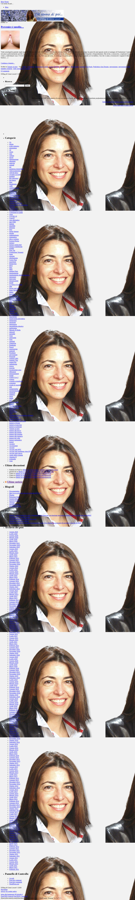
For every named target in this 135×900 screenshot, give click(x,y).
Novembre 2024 (14, 564)
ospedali (12, 341)
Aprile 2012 (13, 843)
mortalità (12, 334)
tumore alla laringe (15, 432)
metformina (13, 328)
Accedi (11, 878)
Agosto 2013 (13, 812)
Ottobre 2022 (13, 608)
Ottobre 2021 (13, 630)
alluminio (12, 161)
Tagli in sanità (14, 402)
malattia (11, 311)
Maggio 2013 (13, 818)
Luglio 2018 (13, 701)
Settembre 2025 (14, 547)
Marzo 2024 (13, 577)
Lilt (10, 303)
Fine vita (12, 250)
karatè (11, 283)
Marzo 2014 (13, 799)
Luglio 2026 (13, 534)
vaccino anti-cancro (15, 453)
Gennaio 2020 (14, 670)
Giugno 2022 (13, 615)
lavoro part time (14, 288)
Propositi (12, 357)
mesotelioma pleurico (16, 326)
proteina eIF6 (13, 358)
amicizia (12, 163)
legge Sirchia (13, 290)
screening (12, 383)
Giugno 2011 (13, 862)
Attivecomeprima (15, 171)
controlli (12, 207)
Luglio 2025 (13, 551)
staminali (12, 393)
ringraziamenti (14, 374)
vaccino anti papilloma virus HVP (20, 451)
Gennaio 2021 (14, 647)
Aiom (11, 152)
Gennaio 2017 (14, 735)
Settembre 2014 (14, 788)
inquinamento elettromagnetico (19, 275)
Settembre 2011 (14, 856)
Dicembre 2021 (14, 627)
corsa (11, 214)
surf (10, 400)
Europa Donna (14, 241)
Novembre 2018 (14, 693)
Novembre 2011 (14, 852)
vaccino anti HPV (15, 449)
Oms (10, 339)
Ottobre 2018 (13, 695)
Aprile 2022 (13, 619)
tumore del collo (14, 438)
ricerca (11, 366)
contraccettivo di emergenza (18, 205)
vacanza (12, 444)
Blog (6, 7)
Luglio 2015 (13, 769)
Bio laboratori (13, 178)
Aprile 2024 (13, 575)
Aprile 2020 (13, 665)
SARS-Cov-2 (13, 377)
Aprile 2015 (13, 774)
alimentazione (13, 159)
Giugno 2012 (13, 839)
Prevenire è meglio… (12, 26)
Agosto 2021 (13, 634)
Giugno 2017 (13, 725)
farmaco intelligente (15, 247)
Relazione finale (14, 497)
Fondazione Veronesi (16, 252)
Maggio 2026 (13, 537)
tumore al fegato (14, 423)
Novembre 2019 (14, 674)
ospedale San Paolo (85, 67)
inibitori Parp (13, 271)
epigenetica (13, 237)
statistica (12, 394)
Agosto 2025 (13, 549)
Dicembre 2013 (14, 805)
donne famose (14, 231)
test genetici (13, 411)
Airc (10, 154)
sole (10, 387)
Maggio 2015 (13, 773)
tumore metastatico (15, 440)
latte (10, 286)
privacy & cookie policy (9, 891)
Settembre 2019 (14, 678)
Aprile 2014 (13, 797)
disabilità (12, 226)
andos (24, 67)
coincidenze (13, 201)
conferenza (30, 67)
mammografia (13, 315)
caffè (11, 186)
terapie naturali (14, 408)
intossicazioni (13, 281)
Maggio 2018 (13, 704)
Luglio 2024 (13, 570)
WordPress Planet (15, 506)
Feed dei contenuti (15, 880)
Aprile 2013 (13, 820)
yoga (11, 461)
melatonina (13, 320)
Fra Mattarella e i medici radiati (19, 517)
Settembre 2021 (14, 632)
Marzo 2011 (13, 867)
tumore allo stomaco (16, 436)
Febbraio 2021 (14, 646)
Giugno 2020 (13, 661)
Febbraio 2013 (14, 824)
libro (10, 302)
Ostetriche (12, 343)
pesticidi (12, 351)
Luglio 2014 (13, 792)
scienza (11, 379)
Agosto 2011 (13, 858)
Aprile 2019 (13, 685)
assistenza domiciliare (16, 169)
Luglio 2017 (13, 723)
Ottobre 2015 (13, 763)
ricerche (12, 368)
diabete (11, 224)
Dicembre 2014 (14, 782)
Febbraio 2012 (14, 847)
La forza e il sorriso (15, 284)
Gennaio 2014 (14, 803)
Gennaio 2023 (14, 602)
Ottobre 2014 (13, 786)
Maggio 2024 (13, 574)
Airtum (11, 156)
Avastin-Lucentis (15, 174)
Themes (12, 503)
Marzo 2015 (13, 776)
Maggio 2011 (13, 864)
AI (10, 150)
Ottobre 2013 (13, 809)
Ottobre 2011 (13, 854)
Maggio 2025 (13, 553)
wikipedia (12, 459)
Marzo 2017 (13, 731)
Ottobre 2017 (13, 718)
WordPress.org (14, 884)
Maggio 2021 (13, 640)
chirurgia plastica (15, 199)
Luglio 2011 (13, 860)
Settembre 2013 (14, 811)
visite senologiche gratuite (21, 69)
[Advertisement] (21, 121)
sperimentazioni (14, 391)
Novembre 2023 (14, 585)
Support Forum (14, 501)
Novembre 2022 (14, 606)
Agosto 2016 (13, 744)
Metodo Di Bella (14, 330)
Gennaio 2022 (14, 625)
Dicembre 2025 (14, 543)
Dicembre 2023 (14, 583)
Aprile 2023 (13, 596)
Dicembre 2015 (14, 759)
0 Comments (5, 71)
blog (10, 182)
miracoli (12, 332)
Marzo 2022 (13, 621)
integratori (12, 277)
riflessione (12, 372)
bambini (12, 176)
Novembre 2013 (14, 807)
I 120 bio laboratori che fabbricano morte (22, 519)
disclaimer (4, 889)
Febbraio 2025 (14, 558)
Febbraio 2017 (14, 733)
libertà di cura (13, 296)
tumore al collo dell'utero (17, 421)
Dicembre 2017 (14, 714)
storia (11, 396)
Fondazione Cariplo (41, 67)
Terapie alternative (15, 406)
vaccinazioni (13, 446)
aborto (11, 144)
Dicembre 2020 (14, 649)
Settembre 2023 (14, 589)
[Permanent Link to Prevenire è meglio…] (10, 49)
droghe (11, 233)
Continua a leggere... (8, 63)
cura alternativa (14, 220)
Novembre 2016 (14, 738)
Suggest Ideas (13, 499)
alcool (11, 157)
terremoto (12, 410)
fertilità (11, 248)
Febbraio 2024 (14, 579)
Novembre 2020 (14, 651)
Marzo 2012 (13, 845)
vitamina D (13, 457)
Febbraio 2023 (14, 600)
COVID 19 (13, 216)
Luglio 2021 (13, 636)
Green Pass (13, 260)
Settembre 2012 (14, 833)
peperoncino (13, 349)
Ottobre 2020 (13, 653)
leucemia (12, 294)
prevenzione (113, 67)
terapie (11, 404)
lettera (11, 292)
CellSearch (13, 193)
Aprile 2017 (13, 729)
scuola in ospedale (15, 385)
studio (11, 398)
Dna (10, 229)
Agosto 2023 (13, 591)
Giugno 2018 (13, 702)
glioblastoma (13, 258)
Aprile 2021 (13, 642)
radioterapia (13, 364)
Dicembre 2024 (14, 562)
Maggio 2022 (13, 617)
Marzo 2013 (13, 822)
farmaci (11, 243)
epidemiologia (14, 235)
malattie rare (13, 313)
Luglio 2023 (13, 592)
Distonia (12, 228)
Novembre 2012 (14, 829)
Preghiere (12, 353)
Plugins (11, 495)
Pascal (11, 347)
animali (11, 165)
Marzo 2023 (13, 598)
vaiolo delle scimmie (16, 455)
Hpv (10, 267)
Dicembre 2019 (14, 672)
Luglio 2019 (13, 680)
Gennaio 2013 (14, 826)
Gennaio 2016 (14, 757)
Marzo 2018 (13, 708)
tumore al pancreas (15, 425)
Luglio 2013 (13, 814)
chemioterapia (14, 197)
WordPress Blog (14, 504)
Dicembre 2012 (14, 828)
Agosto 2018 (13, 699)
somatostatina (13, 389)
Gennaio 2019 (14, 689)
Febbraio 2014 (14, 801)
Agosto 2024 (13, 568)
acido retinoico (14, 146)
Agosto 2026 (13, 532)
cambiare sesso (14, 188)
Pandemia (12, 345)
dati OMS (12, 222)
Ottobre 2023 (13, 587)
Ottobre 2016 (13, 740)
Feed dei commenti (15, 882)
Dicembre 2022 (14, 604)
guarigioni (12, 262)
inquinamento (13, 273)
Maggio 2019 (13, 683)
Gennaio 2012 (14, 848)
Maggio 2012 (13, 841)
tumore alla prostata (15, 434)
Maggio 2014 (13, 795)
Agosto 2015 (13, 767)
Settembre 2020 (14, 655)
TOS (11, 413)
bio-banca (12, 180)
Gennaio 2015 (14, 780)
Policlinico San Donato (101, 67)
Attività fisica (13, 173)
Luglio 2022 (13, 613)
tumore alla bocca (15, 430)
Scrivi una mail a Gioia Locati (123, 105)
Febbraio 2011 (14, 869)
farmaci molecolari (15, 245)
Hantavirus (13, 264)
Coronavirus (13, 209)
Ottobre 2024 (13, 566)
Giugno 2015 (13, 771)
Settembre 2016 (14, 742)
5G (10, 142)
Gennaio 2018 (14, 712)
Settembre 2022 (14, 610)
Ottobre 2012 (13, 831)
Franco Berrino (54, 67)
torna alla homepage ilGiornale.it (12, 894)
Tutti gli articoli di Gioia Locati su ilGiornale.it (117, 102)
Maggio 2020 (13, 663)
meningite (12, 322)
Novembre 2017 (14, 716)
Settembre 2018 (14, 697)
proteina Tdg (13, 360)
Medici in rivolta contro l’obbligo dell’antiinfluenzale (40, 470)
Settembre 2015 (14, 765)
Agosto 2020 (13, 657)
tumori (11, 442)
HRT (11, 269)
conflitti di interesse (15, 203)
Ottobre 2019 (13, 676)
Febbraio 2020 (14, 668)
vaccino (11, 448)
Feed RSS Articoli (7, 896)
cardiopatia (13, 192)
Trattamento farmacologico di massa (21, 415)
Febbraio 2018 (14, 710)
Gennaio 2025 (14, 560)
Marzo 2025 (13, 556)
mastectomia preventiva (17, 319)
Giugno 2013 (13, 816)
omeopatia (12, 338)
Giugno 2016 (13, 748)
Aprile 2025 (13, 555)
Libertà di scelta (14, 298)
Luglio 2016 (13, 746)
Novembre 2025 (14, 545)
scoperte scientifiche (16, 381)
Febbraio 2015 (14, 778)
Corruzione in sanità (16, 212)
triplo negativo (14, 417)
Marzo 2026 (13, 541)
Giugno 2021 (13, 638)
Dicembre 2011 (14, 850)
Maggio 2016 (13, 750)
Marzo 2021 (13, 644)
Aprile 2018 (13, 706)
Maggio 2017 (13, 727)
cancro (11, 190)
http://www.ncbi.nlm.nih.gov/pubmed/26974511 (25, 493)
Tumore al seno (12, 67)
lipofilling (12, 307)
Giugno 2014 (13, 793)
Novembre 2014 (14, 784)
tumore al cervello (15, 419)
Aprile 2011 (13, 866)
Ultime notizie (14, 481)
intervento (12, 279)
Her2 (11, 266)
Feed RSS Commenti (20, 896)
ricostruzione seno (15, 370)
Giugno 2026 (13, 536)
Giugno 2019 (13, 682)
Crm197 (12, 218)
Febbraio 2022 (14, 623)
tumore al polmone (15, 427)
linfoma (11, 305)
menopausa (13, 324)
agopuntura (13, 148)
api (10, 167)
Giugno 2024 (13, 572)
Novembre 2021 (14, 628)
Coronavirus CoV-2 (15, 211)
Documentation (14, 491)
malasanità (12, 309)
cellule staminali (14, 195)
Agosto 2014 (13, 790)
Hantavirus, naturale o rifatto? (19, 521)
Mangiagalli (75, 67)
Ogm (11, 336)
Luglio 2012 (13, 837)
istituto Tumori (65, 67)
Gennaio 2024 (14, 581)
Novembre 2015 (14, 761)
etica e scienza (14, 239)
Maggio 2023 (13, 594)
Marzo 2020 (13, 666)
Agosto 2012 (13, 835)
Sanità (11, 375)
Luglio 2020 (13, 659)
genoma (12, 256)
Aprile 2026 (13, 539)
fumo (11, 254)
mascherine (13, 317)
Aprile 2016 (13, 752)
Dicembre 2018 (14, 691)
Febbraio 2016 (14, 756)
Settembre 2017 (14, 720)
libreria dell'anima (15, 300)
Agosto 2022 (13, 611)
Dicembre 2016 (14, 737)
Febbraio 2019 (14, 687)
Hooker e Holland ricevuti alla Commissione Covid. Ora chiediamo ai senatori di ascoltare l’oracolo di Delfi (45, 523)
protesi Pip (12, 362)
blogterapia (13, 184)
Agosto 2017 (13, 721)
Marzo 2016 (13, 754)
